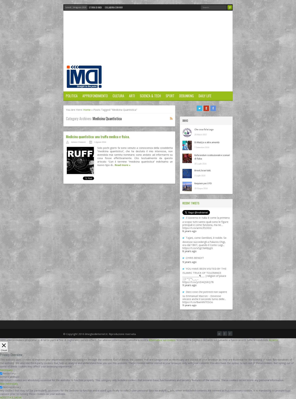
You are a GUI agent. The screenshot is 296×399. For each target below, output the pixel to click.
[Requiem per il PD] (187, 186)
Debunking (186, 95)
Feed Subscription (171, 118)
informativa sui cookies (162, 340)
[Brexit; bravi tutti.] (187, 173)
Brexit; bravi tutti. (202, 170)
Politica (72, 95)
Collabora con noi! (114, 7)
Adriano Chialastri (78, 142)
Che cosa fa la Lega (203, 129)
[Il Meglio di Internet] (84, 84)
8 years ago (189, 231)
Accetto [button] (273, 340)
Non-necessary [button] (9, 383)
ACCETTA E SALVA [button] (10, 397)
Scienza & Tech (150, 95)
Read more (122, 165)
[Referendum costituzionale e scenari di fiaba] (187, 158)
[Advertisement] (148, 40)
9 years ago (189, 262)
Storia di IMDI (95, 7)
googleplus (206, 108)
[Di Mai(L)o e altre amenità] (187, 145)
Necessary (9, 373)
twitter (199, 108)
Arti (132, 95)
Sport (170, 95)
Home (87, 109)
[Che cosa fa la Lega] (187, 132)
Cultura (118, 95)
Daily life (205, 95)
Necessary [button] (6, 370)
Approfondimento (95, 95)
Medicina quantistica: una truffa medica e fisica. (98, 136)
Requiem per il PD (203, 183)
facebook (213, 108)
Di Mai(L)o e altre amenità (206, 142)
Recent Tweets (190, 203)
